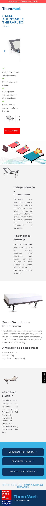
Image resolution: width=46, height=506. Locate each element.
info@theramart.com (22, 501)
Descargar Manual (22, 461)
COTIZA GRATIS (12, 131)
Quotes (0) (44, 377)
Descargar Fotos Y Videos (22, 472)
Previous (4, 51)
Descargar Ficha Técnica (22, 452)
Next (17, 51)
